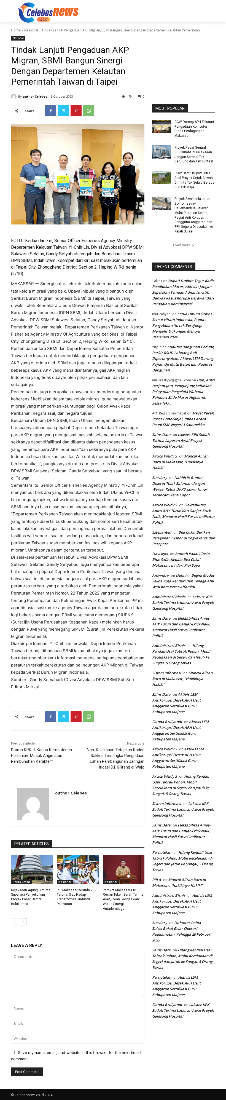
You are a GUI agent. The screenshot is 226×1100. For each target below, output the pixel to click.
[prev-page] (14, 921)
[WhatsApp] (88, 110)
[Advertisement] (150, 12)
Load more (181, 245)
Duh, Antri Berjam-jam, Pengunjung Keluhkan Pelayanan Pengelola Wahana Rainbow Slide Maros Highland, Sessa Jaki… (183, 392)
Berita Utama (22, 882)
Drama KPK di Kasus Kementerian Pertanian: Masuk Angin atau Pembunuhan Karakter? (41, 755)
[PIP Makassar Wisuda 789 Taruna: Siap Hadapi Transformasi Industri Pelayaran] (77, 869)
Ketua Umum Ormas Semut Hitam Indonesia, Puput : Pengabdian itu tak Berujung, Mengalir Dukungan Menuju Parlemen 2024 (182, 325)
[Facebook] (50, 110)
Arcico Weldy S (164, 456)
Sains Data (161, 434)
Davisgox (160, 553)
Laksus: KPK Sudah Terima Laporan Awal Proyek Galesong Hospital (180, 440)
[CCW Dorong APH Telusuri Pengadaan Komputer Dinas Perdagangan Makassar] (161, 126)
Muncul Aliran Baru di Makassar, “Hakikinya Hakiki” (180, 462)
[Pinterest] (76, 110)
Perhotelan (161, 852)
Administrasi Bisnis (168, 596)
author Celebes (35, 96)
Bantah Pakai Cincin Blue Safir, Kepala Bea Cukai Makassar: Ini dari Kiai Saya (180, 559)
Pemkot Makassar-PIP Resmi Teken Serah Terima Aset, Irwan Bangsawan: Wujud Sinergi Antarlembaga (123, 899)
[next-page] (23, 921)
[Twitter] (63, 110)
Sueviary (159, 477)
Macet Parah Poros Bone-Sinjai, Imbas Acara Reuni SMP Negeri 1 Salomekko (183, 419)
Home (16, 30)
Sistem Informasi (166, 672)
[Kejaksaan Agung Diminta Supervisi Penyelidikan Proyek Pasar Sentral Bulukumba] (32, 869)
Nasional (31, 30)
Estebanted (161, 532)
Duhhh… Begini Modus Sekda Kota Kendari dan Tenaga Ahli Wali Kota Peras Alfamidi (183, 581)
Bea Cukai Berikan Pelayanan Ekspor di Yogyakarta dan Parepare (183, 538)
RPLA (156, 879)
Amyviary (160, 575)
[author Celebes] (14, 96)
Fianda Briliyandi (167, 721)
